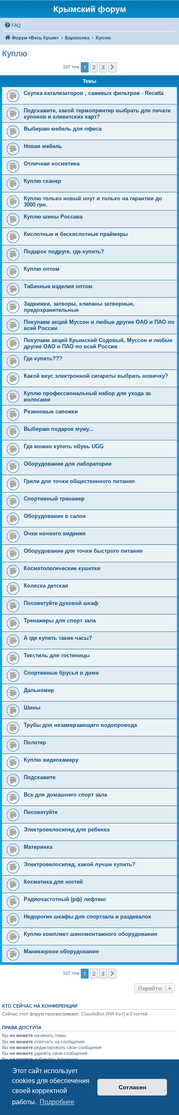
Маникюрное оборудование (61, 951)
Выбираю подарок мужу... (59, 429)
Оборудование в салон (55, 516)
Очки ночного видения (55, 533)
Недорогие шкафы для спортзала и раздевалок (87, 916)
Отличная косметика (52, 163)
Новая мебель (43, 146)
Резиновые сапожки (51, 411)
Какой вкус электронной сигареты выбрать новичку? (96, 376)
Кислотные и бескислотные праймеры (76, 234)
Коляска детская (46, 586)
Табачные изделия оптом (58, 286)
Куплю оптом (42, 269)
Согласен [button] (132, 1087)
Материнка (38, 847)
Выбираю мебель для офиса (63, 129)
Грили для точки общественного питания (79, 481)
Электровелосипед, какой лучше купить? (79, 864)
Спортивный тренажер (54, 499)
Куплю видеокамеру (51, 760)
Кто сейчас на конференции (39, 1005)
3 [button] (103, 67)
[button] (112, 67)
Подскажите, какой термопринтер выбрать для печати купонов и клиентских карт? (97, 113)
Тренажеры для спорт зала (60, 620)
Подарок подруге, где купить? (64, 251)
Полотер (35, 742)
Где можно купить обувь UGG (64, 446)
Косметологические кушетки (62, 568)
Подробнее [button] (57, 1101)
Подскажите (39, 777)
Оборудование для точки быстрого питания (83, 551)
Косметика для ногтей (53, 882)
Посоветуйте (40, 812)
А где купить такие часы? (58, 638)
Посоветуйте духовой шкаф (61, 603)
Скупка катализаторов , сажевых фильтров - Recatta (94, 93)
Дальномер (39, 690)
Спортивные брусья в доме (61, 673)
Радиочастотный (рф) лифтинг (65, 899)
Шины (32, 707)
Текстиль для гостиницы (57, 655)
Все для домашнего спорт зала (65, 795)
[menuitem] (12, 25)
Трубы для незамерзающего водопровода (80, 725)
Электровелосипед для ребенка (66, 829)
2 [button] (93, 67)
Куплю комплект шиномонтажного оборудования (90, 934)
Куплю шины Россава (53, 217)
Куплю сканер (42, 181)
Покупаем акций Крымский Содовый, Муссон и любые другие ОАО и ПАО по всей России (98, 343)
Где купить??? (43, 358)
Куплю (14, 53)
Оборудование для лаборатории (68, 464)
